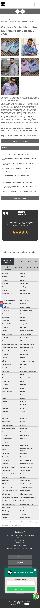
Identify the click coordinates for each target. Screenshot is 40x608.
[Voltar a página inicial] (3, 4)
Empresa (20, 563)
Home (20, 557)
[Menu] (37, 4)
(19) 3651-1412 (12, 135)
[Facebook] (1, 305)
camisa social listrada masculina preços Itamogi (15, 175)
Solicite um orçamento (20, 141)
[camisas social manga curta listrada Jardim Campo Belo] (10, 47)
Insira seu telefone (20, 579)
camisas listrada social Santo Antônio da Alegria (16, 154)
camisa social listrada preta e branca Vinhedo (15, 179)
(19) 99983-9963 (21, 545)
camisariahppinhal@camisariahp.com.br (21, 548)
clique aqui (22, 135)
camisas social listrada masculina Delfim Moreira (16, 168)
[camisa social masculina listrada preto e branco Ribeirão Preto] (30, 47)
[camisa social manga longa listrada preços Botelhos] (10, 67)
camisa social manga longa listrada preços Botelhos (17, 182)
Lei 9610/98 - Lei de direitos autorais (11, 525)
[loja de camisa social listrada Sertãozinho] (10, 86)
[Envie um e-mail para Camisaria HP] (22, 11)
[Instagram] (1, 302)
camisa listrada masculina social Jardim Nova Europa (17, 172)
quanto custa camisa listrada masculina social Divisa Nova (19, 191)
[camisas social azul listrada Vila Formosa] (30, 67)
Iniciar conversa (20, 589)
